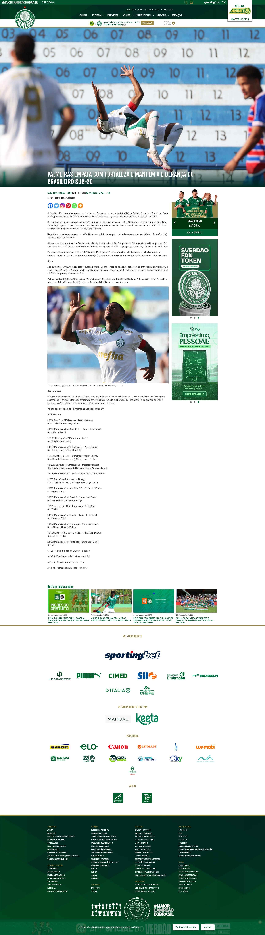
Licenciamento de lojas (145, 891)
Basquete (95, 888)
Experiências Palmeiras (57, 853)
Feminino (95, 878)
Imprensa (142, 9)
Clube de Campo (185, 885)
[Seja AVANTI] (240, 9)
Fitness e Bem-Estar (187, 881)
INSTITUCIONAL (143, 15)
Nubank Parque (97, 856)
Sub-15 (94, 875)
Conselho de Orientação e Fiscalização (196, 849)
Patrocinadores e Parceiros (147, 885)
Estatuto (183, 840)
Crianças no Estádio (56, 840)
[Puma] (89, 676)
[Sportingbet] (132, 655)
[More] (80, 205)
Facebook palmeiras (56, 875)
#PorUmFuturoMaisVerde (161, 9)
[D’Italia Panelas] (118, 690)
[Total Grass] (118, 758)
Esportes (112, 15)
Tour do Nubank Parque (57, 859)
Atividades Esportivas (188, 872)
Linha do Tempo (141, 843)
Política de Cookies (186, 927)
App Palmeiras (53, 872)
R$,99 (195, 223)
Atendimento (184, 888)
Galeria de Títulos (143, 830)
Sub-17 (94, 872)
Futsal (94, 891)
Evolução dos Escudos (145, 862)
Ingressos (147, 23)
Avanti (50, 830)
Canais (83, 15)
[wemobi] (205, 746)
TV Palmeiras (53, 869)
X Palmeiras (52, 881)
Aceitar (207, 927)
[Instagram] (62, 205)
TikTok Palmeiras (54, 885)
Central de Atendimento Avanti (60, 836)
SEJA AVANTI (194, 232)
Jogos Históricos (142, 849)
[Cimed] (118, 675)
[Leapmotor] (60, 676)
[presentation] (175, 222)
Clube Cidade (184, 865)
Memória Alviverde (143, 846)
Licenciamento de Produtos (147, 888)
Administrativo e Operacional (104, 840)
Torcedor (51, 827)
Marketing (139, 882)
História (161, 15)
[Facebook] (50, 205)
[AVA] (205, 758)
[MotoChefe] (147, 690)
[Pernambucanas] (60, 746)
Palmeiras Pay (53, 849)
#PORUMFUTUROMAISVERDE (190, 856)
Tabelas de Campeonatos (102, 843)
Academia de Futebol (100, 859)
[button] (191, 317)
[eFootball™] (132, 770)
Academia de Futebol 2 (100, 865)
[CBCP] (147, 798)
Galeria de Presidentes (145, 836)
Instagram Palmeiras (56, 878)
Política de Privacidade (57, 891)
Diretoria (183, 843)
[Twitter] (56, 205)
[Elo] (89, 746)
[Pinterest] (68, 205)
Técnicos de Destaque (144, 840)
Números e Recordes (144, 853)
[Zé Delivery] (89, 758)
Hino (180, 833)
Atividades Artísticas (188, 875)
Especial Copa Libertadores (147, 872)
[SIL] (147, 676)
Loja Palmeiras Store (56, 846)
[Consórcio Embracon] (176, 675)
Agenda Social (185, 869)
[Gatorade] (147, 746)
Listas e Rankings (142, 856)
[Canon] (118, 746)
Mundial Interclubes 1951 (146, 869)
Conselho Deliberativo (188, 846)
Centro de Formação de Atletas (105, 862)
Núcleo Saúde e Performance (103, 836)
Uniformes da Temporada (102, 853)
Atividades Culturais (188, 878)
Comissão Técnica (99, 833)
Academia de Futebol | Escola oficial (63, 856)
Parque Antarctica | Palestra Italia (150, 875)
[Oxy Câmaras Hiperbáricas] (176, 758)
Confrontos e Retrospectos (147, 859)
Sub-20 (94, 869)
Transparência (185, 853)
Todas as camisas (142, 865)
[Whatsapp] (74, 205)
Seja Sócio (183, 891)
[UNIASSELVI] (205, 676)
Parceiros (131, 9)
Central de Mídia (55, 865)
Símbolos (183, 830)
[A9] (176, 746)
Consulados (52, 843)
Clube (126, 15)
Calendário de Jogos (100, 846)
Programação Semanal (101, 849)
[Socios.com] (60, 758)
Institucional (185, 827)
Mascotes (183, 836)
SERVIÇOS (177, 15)
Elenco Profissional (100, 830)
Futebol (97, 15)
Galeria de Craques (143, 833)
